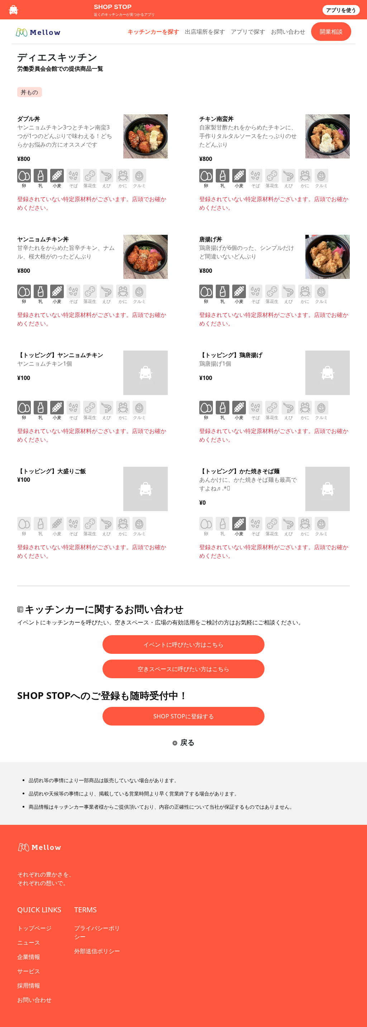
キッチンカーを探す (153, 31)
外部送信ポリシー (97, 951)
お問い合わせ (288, 31)
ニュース (28, 942)
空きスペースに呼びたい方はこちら (183, 669)
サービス (28, 971)
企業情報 (28, 957)
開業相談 (331, 31)
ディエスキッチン (57, 56)
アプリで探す (248, 31)
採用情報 (28, 985)
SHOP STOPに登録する (183, 716)
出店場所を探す (205, 31)
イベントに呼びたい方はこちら (183, 644)
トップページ (34, 928)
